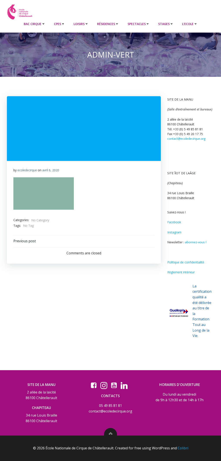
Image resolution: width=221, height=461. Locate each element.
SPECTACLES (137, 24)
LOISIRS (79, 24)
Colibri (183, 448)
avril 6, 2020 (50, 170)
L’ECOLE (188, 24)
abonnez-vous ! (195, 242)
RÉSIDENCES (106, 24)
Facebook (174, 222)
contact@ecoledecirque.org (186, 139)
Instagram (174, 232)
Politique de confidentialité (185, 262)
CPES (57, 24)
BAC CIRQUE (32, 24)
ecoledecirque (27, 170)
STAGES (164, 24)
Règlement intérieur (181, 272)
